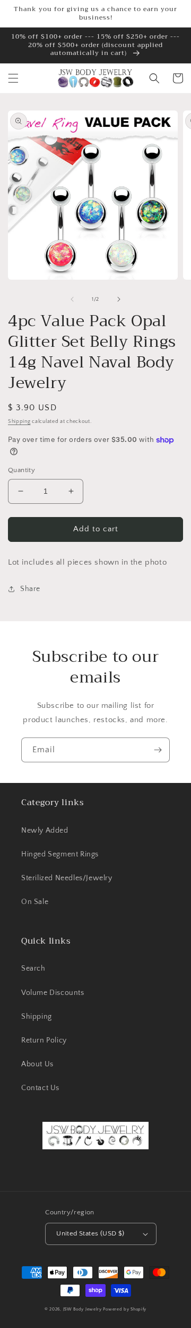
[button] (13, 78)
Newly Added (44, 830)
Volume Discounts (52, 993)
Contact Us (40, 1088)
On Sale (34, 902)
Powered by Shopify (124, 1309)
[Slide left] (72, 299)
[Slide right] (119, 299)
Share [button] (30, 589)
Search (33, 968)
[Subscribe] (157, 749)
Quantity (21, 470)
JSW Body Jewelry (82, 1309)
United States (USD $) (90, 1233)
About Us (37, 1064)
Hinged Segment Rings (60, 854)
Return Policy (44, 1040)
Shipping (19, 422)
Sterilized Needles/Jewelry (66, 878)
